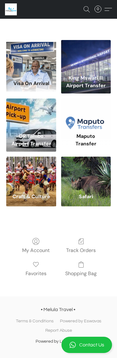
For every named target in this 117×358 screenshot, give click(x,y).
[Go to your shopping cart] (99, 9)
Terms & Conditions (35, 321)
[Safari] (86, 173)
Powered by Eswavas (80, 321)
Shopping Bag (81, 273)
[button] (58, 345)
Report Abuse (58, 330)
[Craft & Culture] (31, 173)
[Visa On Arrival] (31, 56)
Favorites (36, 273)
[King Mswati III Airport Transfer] (86, 56)
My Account (36, 250)
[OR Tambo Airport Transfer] (31, 114)
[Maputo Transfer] (86, 114)
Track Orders (81, 250)
